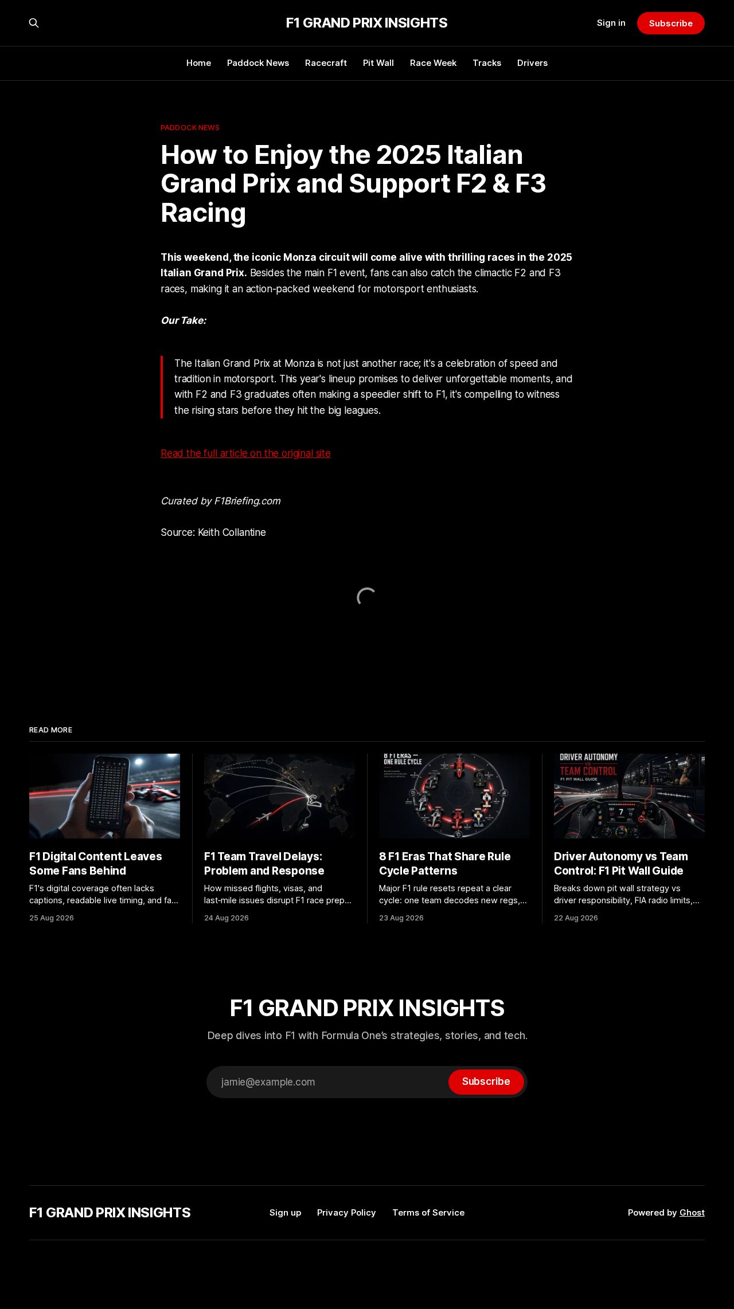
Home (198, 62)
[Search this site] (34, 23)
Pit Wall (378, 62)
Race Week (433, 62)
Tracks (487, 62)
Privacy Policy (346, 1212)
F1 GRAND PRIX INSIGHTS (366, 23)
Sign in (611, 22)
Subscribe (670, 23)
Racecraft (326, 62)
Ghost (692, 1212)
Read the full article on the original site (246, 453)
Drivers (532, 62)
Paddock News (258, 62)
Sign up (285, 1212)
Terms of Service (428, 1212)
